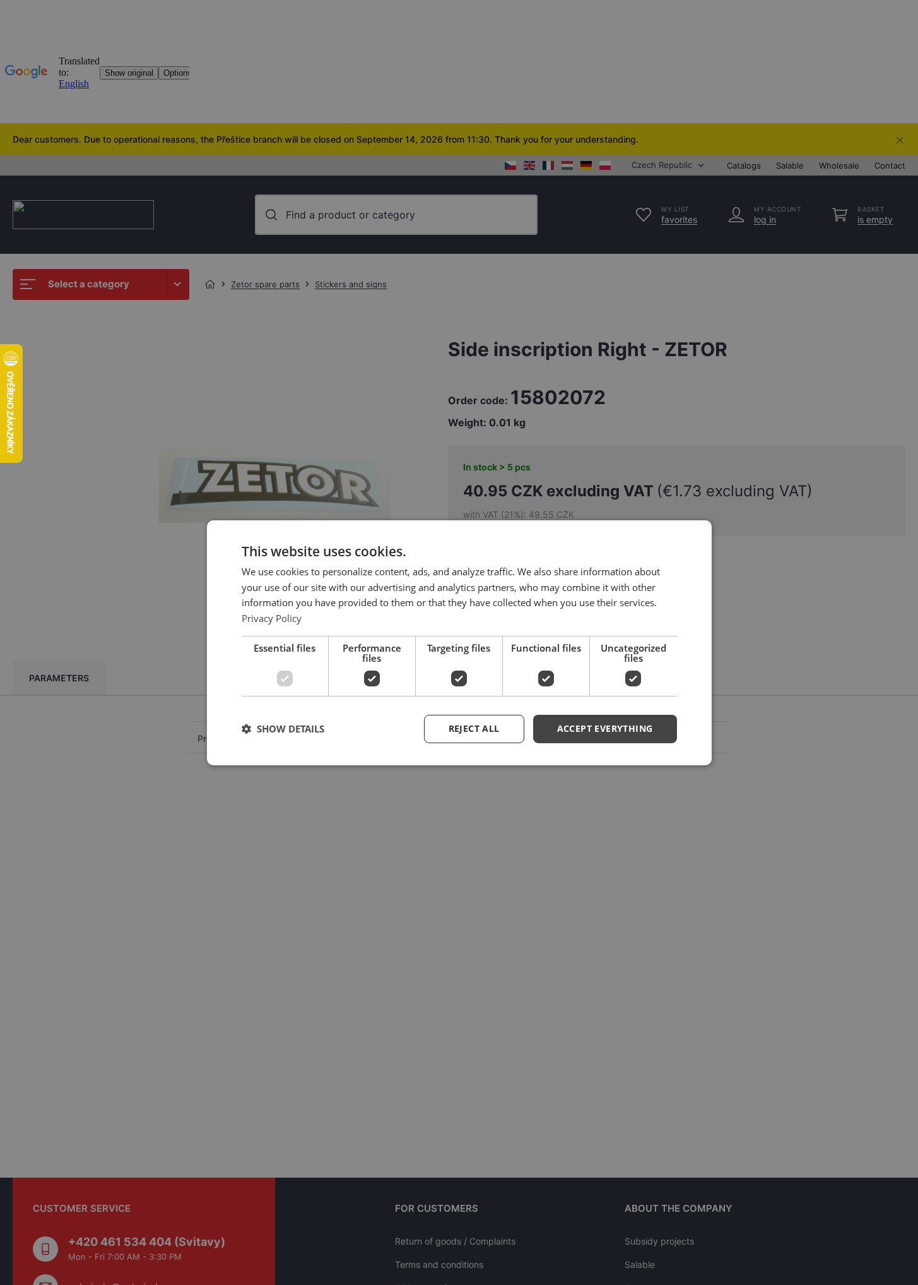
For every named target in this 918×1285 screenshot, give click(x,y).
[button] (605, 729)
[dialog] (459, 642)
